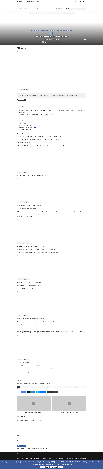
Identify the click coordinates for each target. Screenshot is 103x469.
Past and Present (36, 13)
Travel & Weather (59, 8)
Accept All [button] (42, 467)
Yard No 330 (19, 388)
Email (18, 440)
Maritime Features (37, 8)
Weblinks (28, 1)
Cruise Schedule (51, 8)
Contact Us (33, 1)
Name (18, 435)
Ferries (42, 13)
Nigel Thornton (47, 42)
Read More (61, 467)
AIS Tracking (44, 8)
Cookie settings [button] (54, 467)
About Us (38, 1)
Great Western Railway (54, 30)
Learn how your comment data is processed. (40, 448)
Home (31, 13)
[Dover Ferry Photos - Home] (22, 5)
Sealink (45, 13)
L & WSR (61, 30)
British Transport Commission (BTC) (55, 13)
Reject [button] (47, 467)
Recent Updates (20, 8)
